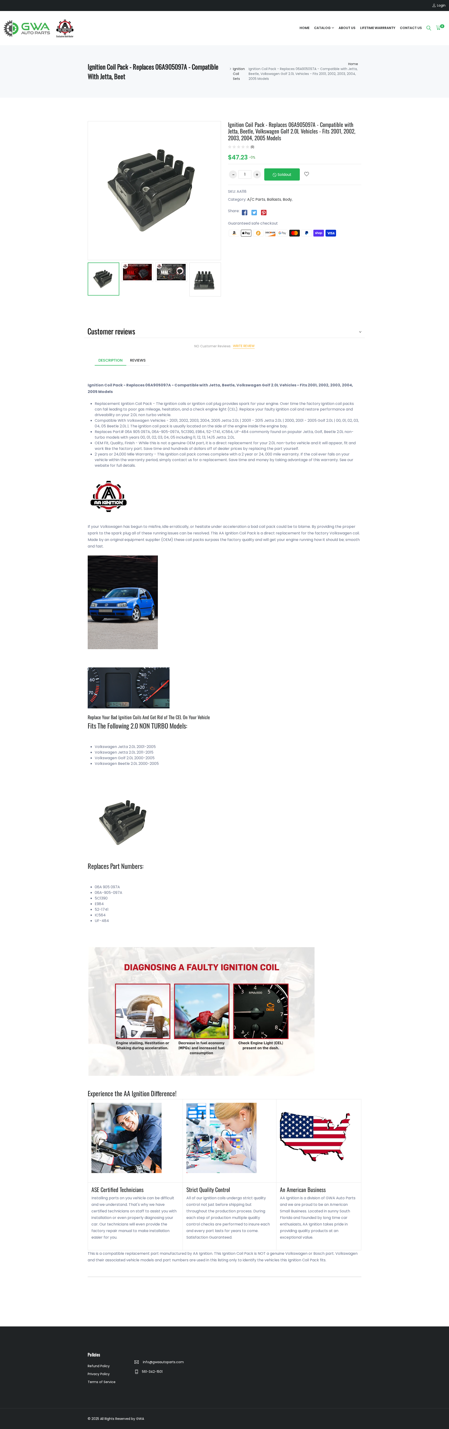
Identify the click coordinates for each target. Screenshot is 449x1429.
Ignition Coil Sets (239, 74)
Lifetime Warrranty (377, 28)
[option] (103, 280)
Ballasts (274, 199)
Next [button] (228, 283)
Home (304, 28)
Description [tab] (110, 360)
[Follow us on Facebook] (244, 212)
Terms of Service (102, 1382)
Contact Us (411, 28)
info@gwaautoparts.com (163, 1362)
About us (347, 28)
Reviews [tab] (138, 360)
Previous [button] (80, 283)
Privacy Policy (99, 1374)
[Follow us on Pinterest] (264, 212)
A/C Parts (256, 199)
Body (287, 199)
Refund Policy (99, 1366)
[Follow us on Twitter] (254, 212)
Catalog (322, 28)
